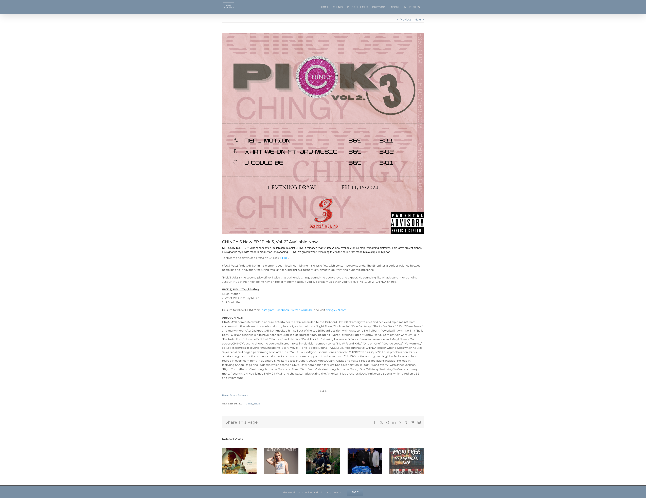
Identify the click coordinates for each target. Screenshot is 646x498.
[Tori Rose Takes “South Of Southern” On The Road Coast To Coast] (281, 449)
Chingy (249, 403)
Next (418, 19)
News (257, 403)
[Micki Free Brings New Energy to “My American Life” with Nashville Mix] (406, 449)
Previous (405, 19)
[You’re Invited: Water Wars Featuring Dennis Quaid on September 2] (239, 449)
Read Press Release (235, 395)
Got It (355, 492)
